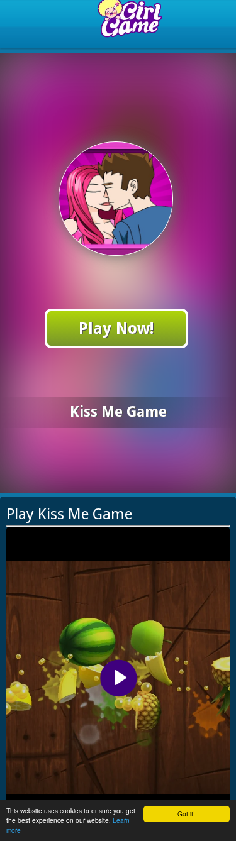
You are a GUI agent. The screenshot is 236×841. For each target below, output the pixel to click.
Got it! (186, 813)
